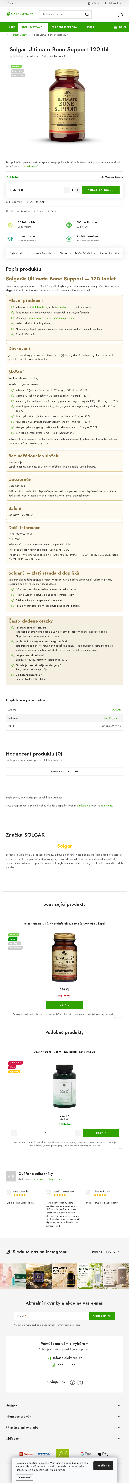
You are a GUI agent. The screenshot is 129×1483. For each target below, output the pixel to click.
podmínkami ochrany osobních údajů (62, 1324)
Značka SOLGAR (83, 253)
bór (73, 318)
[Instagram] (80, 1382)
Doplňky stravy (112, 718)
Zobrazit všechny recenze (48, 1179)
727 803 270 (68, 1364)
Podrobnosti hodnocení (53, 56)
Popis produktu (17, 253)
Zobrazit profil (103, 1251)
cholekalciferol (39, 307)
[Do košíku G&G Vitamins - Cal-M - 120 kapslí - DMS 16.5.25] (101, 1133)
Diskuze (63, 253)
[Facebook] (72, 1382)
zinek (48, 318)
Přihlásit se (102, 1316)
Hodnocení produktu (42, 253)
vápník (31, 318)
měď (55, 318)
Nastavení (24, 1477)
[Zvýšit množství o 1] (77, 190)
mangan (63, 318)
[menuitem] (12, 27)
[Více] (120, 27)
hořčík (40, 318)
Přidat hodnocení (64, 771)
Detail (64, 1005)
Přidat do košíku (100, 190)
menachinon (63, 307)
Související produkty (109, 253)
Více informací (57, 1470)
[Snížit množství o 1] (67, 190)
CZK (94, 3)
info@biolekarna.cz (67, 1358)
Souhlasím (103, 1465)
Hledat (87, 14)
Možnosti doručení (114, 176)
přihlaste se (83, 805)
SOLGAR (40, 202)
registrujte (106, 805)
